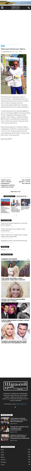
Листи (2, 452)
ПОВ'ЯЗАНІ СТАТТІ (9, 196)
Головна (2, 44)
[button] (28, 8)
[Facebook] (15, 407)
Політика (3, 459)
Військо (3, 457)
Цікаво (2, 454)
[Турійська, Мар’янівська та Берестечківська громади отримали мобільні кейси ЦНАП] (5, 437)
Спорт (2, 46)
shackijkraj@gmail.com (21, 404)
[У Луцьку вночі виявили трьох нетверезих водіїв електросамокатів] (5, 429)
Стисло (2, 464)
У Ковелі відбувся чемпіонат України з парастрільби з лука (25, 208)
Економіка (3, 462)
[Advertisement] (15, 26)
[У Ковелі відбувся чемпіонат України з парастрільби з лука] (25, 202)
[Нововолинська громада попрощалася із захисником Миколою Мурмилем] (5, 420)
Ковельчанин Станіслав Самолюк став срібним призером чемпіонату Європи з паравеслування (15, 209)
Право (2, 449)
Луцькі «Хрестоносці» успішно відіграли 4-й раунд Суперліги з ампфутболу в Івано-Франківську (5, 209)
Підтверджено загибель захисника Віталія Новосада (14, 240)
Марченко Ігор (7, 51)
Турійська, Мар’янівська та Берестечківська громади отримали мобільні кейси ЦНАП (14, 235)
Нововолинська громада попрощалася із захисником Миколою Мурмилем (14, 224)
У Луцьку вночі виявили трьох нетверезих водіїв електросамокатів (13, 229)
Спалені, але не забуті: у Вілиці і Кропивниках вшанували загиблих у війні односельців (8, 183)
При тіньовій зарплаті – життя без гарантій (24, 181)
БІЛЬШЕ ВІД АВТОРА (21, 196)
